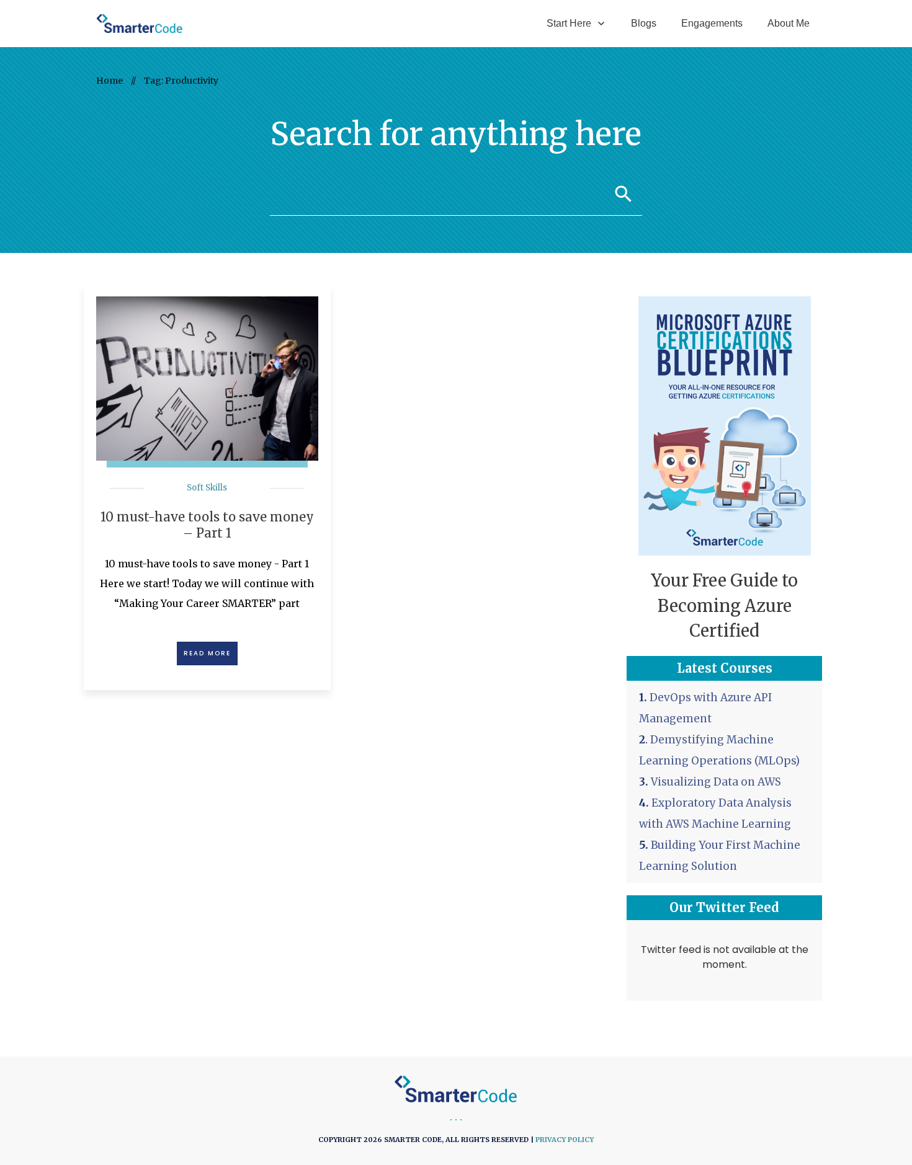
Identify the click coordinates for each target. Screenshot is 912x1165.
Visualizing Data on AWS (716, 782)
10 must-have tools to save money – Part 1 (207, 525)
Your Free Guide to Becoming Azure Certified (724, 605)
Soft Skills (207, 487)
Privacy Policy (564, 1139)
